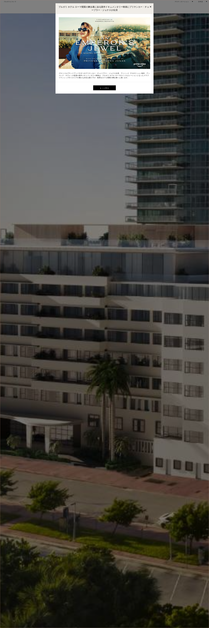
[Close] (150, 6)
